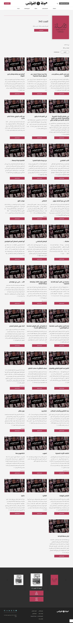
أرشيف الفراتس (34, 611)
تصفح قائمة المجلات (36, 599)
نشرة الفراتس (34, 613)
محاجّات (36, 8)
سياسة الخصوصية (33, 616)
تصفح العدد (41, 30)
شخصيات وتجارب (45, 8)
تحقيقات (54, 8)
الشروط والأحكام (40, 616)
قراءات (18, 8)
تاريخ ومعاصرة (26, 8)
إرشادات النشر (41, 613)
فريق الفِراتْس (41, 611)
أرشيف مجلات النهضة (64, 3)
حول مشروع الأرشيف (36, 593)
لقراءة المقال (61, 93)
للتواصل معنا (41, 619)
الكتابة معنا (7, 3)
